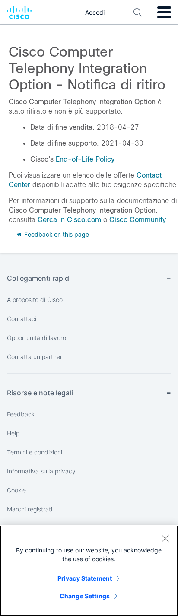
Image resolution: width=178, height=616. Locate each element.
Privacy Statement (84, 578)
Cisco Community (137, 219)
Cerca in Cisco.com (69, 219)
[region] (89, 570)
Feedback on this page (55, 234)
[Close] (165, 538)
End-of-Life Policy (85, 159)
